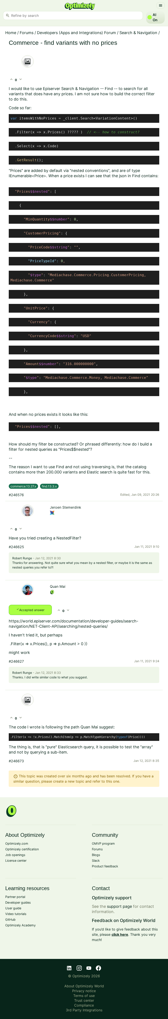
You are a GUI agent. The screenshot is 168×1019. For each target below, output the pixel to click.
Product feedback (105, 866)
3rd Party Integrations (84, 1010)
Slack (96, 860)
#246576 (16, 495)
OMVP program (103, 843)
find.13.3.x (49, 486)
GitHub (10, 919)
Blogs (96, 855)
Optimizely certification (22, 849)
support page (119, 906)
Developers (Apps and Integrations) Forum (76, 32)
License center (15, 860)
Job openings (15, 855)
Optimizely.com (16, 843)
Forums (26, 32)
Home (10, 32)
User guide (13, 908)
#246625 (16, 547)
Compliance (84, 1005)
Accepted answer (30, 609)
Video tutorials (15, 914)
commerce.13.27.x (23, 486)
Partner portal (15, 897)
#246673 (16, 761)
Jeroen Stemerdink (65, 507)
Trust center (84, 1000)
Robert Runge (22, 558)
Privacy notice (84, 991)
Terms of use (84, 995)
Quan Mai (57, 586)
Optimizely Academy (20, 925)
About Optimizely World (84, 986)
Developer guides (18, 902)
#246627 (16, 661)
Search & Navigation (138, 32)
